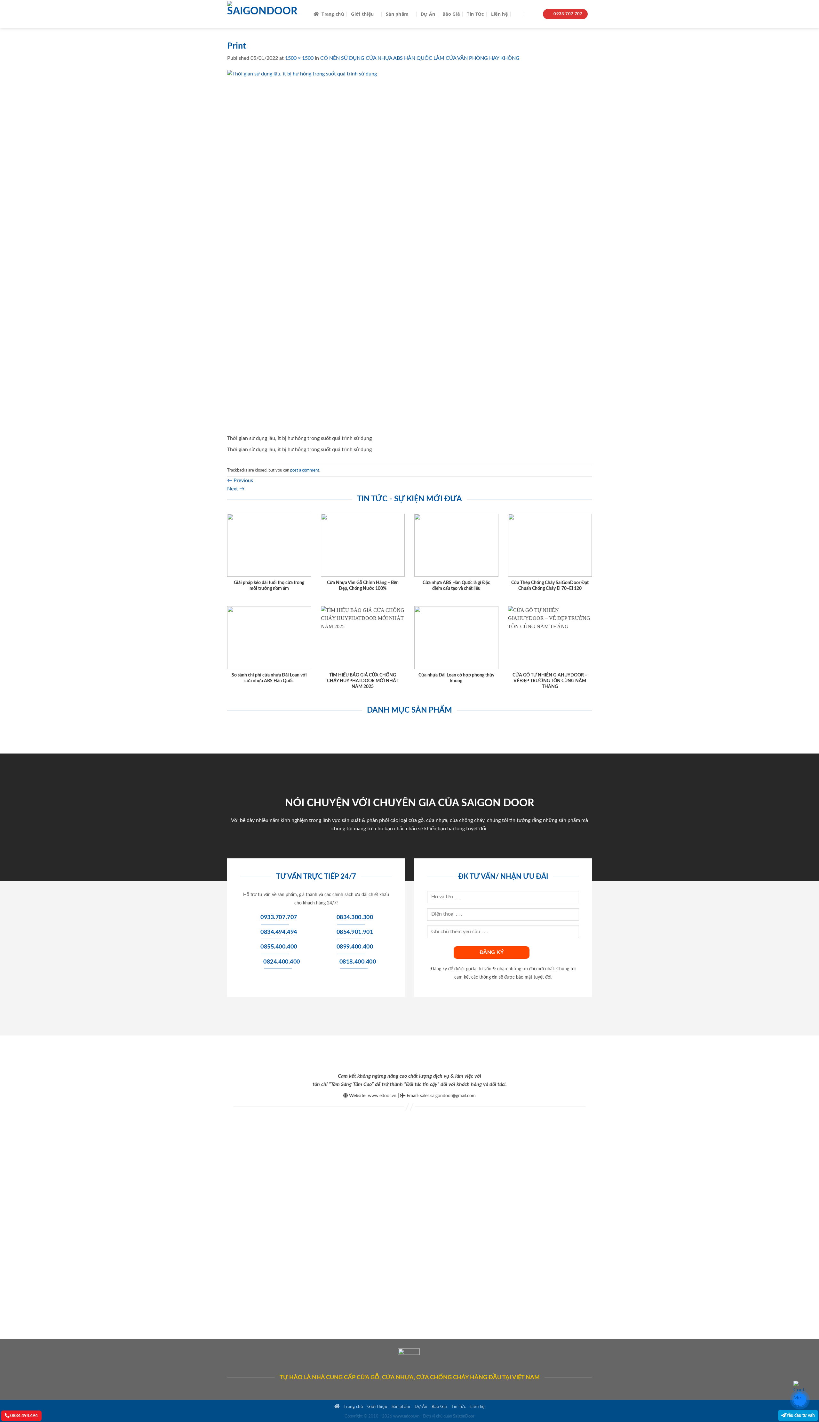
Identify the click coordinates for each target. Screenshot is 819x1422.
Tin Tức (475, 14)
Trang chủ (333, 14)
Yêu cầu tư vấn (800, 1415)
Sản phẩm (397, 14)
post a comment (304, 470)
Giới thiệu (362, 14)
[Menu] (532, 14)
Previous (240, 480)
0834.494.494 (23, 1415)
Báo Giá (451, 14)
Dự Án (428, 14)
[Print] (409, 251)
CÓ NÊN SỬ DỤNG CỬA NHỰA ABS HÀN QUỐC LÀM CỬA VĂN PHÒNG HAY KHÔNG (420, 58)
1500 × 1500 (299, 58)
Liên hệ (499, 14)
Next (235, 488)
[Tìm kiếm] (517, 14)
